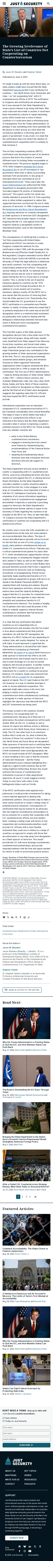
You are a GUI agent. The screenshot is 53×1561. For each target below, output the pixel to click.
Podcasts (30, 1484)
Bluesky (22, 951)
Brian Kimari (19, 1190)
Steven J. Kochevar (23, 1394)
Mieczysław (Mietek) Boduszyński (29, 1095)
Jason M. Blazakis (14, 72)
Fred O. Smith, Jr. (22, 1254)
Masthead (10, 1475)
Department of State (27, 931)
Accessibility (33, 1555)
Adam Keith (20, 1050)
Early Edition (11, 1418)
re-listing (30, 652)
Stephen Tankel (34, 72)
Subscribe (24, 1445)
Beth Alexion (30, 1190)
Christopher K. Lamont (12, 1097)
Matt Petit (18, 1145)
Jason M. (11, 947)
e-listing (19, 652)
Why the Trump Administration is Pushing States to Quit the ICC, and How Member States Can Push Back (26, 1044)
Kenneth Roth (40, 1301)
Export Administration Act (14, 185)
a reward (22, 677)
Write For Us (12, 1479)
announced (19, 90)
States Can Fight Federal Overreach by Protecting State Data (21, 1389)
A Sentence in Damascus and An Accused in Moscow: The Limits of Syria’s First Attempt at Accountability (25, 1296)
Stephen (10, 970)
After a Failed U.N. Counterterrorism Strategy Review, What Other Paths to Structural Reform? (26, 1185)
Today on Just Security (16, 1421)
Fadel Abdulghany (22, 1301)
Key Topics (30, 1471)
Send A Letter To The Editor (24, 990)
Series (27, 1475)
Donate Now (16, 1538)
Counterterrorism (10, 931)
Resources (30, 1479)
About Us (10, 1471)
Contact (10, 1484)
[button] (48, 3)
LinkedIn (32, 951)
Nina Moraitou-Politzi (38, 1050)
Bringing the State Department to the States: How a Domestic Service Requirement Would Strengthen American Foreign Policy (24, 1139)
